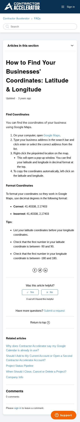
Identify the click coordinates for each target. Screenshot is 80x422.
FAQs (37, 18)
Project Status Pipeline (19, 365)
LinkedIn (45, 270)
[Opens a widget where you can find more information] (63, 415)
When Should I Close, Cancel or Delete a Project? (36, 371)
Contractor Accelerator (16, 18)
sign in (17, 408)
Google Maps (52, 135)
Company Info (14, 377)
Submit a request (54, 310)
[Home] (22, 11)
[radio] (30, 292)
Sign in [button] (71, 6)
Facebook (34, 270)
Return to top (38, 322)
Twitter (40, 270)
